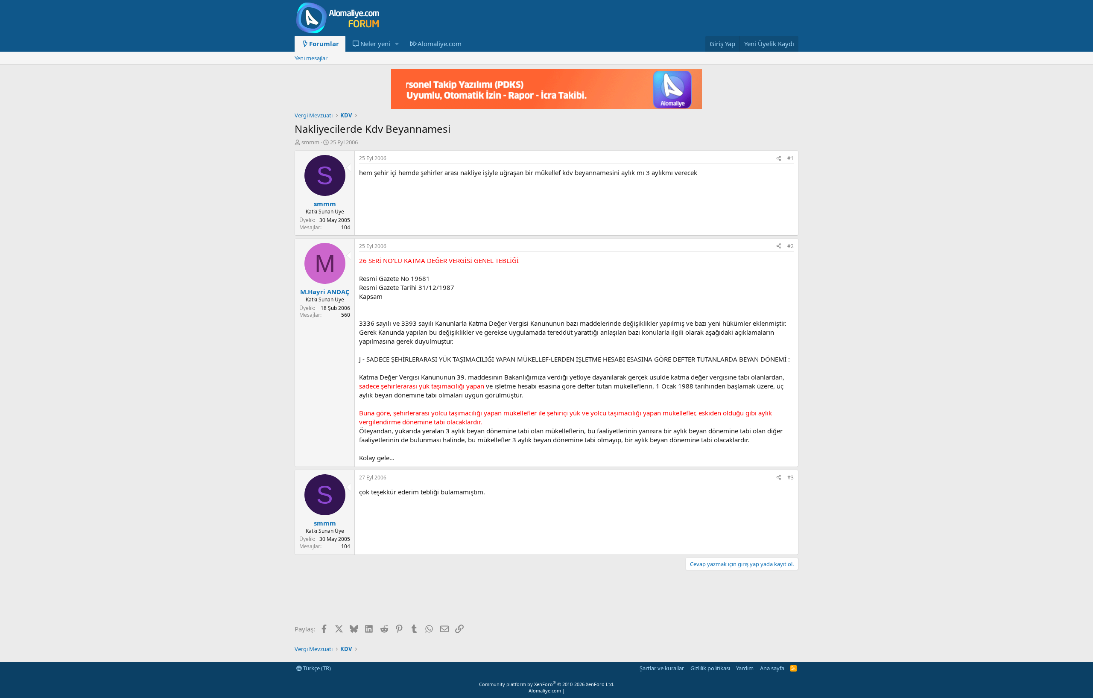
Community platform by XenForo (546, 684)
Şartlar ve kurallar (662, 668)
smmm (310, 142)
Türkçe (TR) (316, 668)
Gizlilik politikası (710, 668)
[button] (397, 44)
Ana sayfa (772, 668)
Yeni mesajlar (311, 58)
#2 (790, 246)
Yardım (745, 668)
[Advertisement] (450, 598)
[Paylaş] (778, 159)
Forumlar (324, 43)
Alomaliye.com (440, 43)
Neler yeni (375, 43)
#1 (790, 158)
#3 (790, 477)
